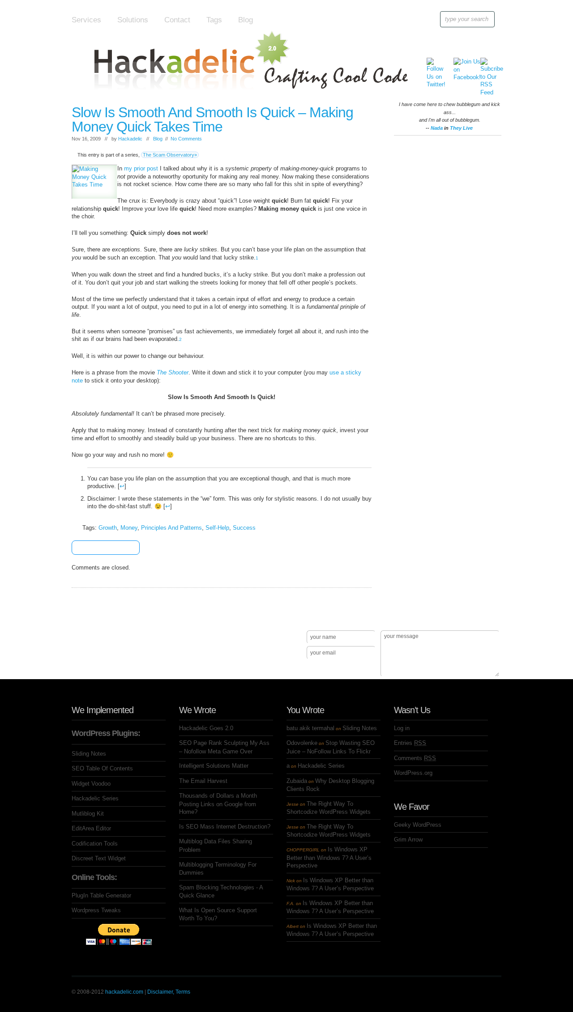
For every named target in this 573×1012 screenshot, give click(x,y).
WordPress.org (413, 773)
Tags (214, 20)
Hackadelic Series (95, 798)
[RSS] (487, 64)
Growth (107, 527)
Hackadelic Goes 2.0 (206, 728)
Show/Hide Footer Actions (489, 617)
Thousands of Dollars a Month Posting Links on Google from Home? (218, 803)
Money (128, 527)
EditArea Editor (91, 828)
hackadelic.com (124, 992)
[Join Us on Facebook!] (460, 64)
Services (86, 20)
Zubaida (296, 781)
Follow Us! (90, 669)
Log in (402, 728)
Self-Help (217, 527)
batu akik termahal (310, 728)
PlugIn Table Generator (101, 895)
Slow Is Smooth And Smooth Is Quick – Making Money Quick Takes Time (212, 119)
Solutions (132, 20)
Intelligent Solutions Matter (213, 765)
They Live (461, 128)
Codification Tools (95, 843)
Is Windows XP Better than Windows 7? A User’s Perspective (329, 857)
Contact (177, 20)
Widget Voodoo (91, 783)
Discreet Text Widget (99, 858)
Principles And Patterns (171, 527)
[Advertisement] (447, 274)
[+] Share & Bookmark (103, 548)
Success (244, 527)
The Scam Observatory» (170, 154)
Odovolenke (301, 743)
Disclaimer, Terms (168, 992)
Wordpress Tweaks (96, 910)
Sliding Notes (89, 753)
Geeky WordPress (417, 824)
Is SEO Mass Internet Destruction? (224, 826)
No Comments (186, 138)
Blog (245, 20)
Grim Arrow (408, 839)
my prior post (141, 168)
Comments (415, 758)
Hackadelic (130, 138)
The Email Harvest (203, 781)
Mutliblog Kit (88, 813)
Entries (410, 743)
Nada (437, 128)
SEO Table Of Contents (102, 768)
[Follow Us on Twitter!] (433, 64)
